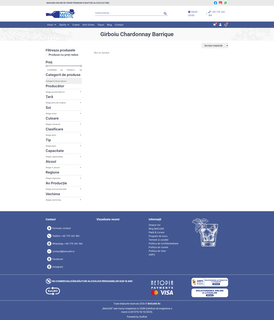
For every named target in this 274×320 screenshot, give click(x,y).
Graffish (143, 316)
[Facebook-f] (49, 259)
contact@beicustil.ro (63, 251)
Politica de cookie (158, 247)
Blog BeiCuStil (156, 228)
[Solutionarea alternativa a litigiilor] (209, 282)
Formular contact (61, 228)
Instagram (57, 266)
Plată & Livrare (156, 232)
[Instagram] (49, 267)
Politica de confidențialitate (163, 243)
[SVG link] (60, 13)
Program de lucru (158, 236)
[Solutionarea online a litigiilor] (209, 293)
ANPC (152, 254)
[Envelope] (49, 251)
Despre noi (154, 224)
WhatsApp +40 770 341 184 (67, 243)
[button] (52, 24)
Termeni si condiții (158, 239)
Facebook (57, 259)
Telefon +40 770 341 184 (65, 235)
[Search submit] (166, 13)
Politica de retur (157, 250)
